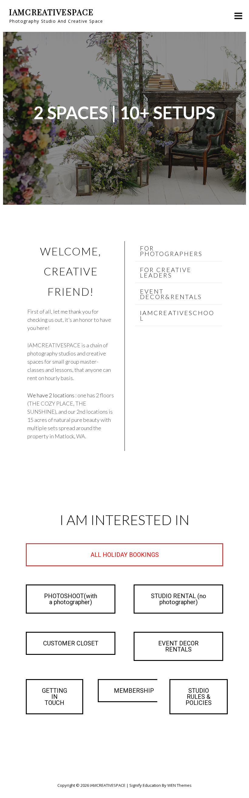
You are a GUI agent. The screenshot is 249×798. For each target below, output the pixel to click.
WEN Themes (179, 785)
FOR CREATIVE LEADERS (166, 272)
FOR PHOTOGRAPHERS (171, 250)
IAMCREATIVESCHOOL (177, 315)
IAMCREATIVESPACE (51, 12)
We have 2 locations (51, 395)
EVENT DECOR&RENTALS (171, 294)
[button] (178, 251)
